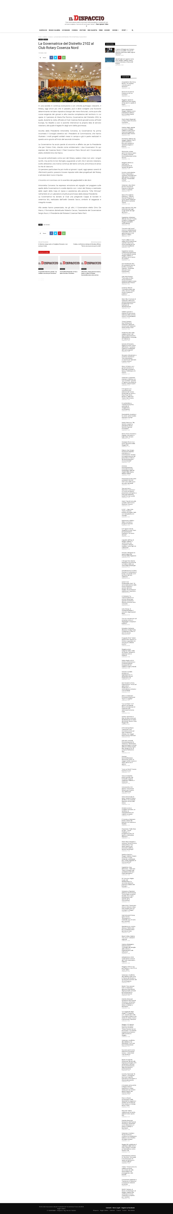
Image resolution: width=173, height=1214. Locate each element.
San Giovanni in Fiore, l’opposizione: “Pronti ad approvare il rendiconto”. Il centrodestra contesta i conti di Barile (129, 686)
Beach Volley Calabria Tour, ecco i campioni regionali (128, 937)
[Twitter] (55, 57)
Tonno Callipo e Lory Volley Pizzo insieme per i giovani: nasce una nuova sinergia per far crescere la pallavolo (129, 243)
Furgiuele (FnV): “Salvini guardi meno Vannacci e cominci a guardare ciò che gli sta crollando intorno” (129, 641)
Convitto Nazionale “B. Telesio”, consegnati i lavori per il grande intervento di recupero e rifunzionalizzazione (129, 1077)
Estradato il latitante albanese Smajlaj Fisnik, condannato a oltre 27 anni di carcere (129, 631)
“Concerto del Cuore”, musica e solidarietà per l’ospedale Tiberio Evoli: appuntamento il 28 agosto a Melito (129, 231)
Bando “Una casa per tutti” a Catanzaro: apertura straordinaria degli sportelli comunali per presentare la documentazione (129, 989)
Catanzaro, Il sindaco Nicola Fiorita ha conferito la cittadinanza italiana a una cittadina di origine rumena (129, 1136)
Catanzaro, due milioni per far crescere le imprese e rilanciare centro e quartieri (128, 187)
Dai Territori (47, 224)
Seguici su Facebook (128, 1208)
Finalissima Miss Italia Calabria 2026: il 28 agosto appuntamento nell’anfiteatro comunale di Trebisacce (129, 336)
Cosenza (50, 37)
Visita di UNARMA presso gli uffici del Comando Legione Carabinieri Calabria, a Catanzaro (128, 779)
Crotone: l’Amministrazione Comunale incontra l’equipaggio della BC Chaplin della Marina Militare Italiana (128, 469)
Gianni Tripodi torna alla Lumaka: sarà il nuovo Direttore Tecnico (129, 502)
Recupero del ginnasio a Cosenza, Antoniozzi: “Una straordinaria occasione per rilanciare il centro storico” (129, 358)
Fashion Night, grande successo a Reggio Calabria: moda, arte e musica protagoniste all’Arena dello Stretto (128, 130)
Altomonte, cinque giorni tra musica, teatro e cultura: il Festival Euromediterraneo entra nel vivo (91, 273)
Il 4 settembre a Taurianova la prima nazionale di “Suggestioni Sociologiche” (128, 406)
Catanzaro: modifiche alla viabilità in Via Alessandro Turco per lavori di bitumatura (128, 1043)
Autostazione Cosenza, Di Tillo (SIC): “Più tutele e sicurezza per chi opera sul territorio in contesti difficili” (129, 1158)
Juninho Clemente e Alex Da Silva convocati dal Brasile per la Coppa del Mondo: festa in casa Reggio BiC (129, 720)
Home (40, 37)
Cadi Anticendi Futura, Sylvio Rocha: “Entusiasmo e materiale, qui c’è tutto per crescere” (129, 918)
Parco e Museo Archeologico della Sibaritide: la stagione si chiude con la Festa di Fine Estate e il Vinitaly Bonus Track (129, 1101)
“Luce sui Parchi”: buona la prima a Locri (129, 769)
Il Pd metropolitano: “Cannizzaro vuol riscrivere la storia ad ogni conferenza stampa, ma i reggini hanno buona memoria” (129, 731)
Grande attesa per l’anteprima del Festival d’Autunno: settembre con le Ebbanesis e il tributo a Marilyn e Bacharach (129, 1002)
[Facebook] (51, 57)
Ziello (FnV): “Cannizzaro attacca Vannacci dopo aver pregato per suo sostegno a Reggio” (129, 908)
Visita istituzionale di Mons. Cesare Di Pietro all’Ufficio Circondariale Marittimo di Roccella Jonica (129, 800)
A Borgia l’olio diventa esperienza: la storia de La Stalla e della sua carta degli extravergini (129, 563)
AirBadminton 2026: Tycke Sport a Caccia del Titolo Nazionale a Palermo (128, 959)
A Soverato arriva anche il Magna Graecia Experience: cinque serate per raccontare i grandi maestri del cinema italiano (129, 1088)
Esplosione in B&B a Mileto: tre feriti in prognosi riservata (128, 522)
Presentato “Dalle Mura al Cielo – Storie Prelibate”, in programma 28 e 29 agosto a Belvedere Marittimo (129, 832)
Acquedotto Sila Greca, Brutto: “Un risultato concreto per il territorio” (129, 84)
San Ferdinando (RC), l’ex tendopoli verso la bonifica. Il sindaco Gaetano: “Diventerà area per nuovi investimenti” (128, 267)
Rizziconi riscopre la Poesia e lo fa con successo (128, 93)
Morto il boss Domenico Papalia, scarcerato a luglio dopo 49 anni (129, 435)
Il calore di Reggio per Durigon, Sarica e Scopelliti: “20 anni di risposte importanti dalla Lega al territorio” (125, 51)
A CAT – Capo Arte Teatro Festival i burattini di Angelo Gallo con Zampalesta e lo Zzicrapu (129, 512)
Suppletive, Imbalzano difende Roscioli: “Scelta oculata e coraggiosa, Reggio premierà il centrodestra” (129, 220)
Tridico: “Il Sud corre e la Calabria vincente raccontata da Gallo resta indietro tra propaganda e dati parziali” (129, 1170)
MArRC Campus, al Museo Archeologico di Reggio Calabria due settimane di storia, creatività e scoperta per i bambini (129, 1193)
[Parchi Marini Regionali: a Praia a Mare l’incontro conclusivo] (70, 263)
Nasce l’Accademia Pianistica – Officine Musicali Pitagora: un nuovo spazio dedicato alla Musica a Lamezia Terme (129, 198)
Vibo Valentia (131, 1210)
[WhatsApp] (64, 57)
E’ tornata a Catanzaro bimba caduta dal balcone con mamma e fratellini (129, 822)
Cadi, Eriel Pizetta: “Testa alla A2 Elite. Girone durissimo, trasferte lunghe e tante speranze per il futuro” (129, 279)
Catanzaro (112, 1210)
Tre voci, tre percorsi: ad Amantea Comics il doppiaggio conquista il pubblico (129, 621)
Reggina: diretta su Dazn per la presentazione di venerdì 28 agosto (127, 165)
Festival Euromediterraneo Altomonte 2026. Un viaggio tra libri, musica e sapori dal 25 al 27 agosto (129, 760)
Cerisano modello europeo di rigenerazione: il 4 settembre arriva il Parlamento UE (127, 675)
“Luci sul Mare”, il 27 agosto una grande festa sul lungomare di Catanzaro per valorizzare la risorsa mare (128, 707)
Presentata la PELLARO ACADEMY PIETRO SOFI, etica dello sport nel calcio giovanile (129, 481)
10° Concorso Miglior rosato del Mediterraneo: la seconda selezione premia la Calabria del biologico (128, 882)
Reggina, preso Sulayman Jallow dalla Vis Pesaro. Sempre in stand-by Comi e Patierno (128, 652)
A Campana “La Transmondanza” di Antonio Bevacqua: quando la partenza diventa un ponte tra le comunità (129, 599)
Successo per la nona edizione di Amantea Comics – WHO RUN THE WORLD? (128, 1052)
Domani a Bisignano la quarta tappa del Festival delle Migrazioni (129, 554)
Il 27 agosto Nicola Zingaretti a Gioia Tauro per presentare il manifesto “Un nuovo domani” (129, 532)
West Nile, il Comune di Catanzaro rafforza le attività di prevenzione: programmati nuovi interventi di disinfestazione (129, 302)
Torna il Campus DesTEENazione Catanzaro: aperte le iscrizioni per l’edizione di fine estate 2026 (128, 324)
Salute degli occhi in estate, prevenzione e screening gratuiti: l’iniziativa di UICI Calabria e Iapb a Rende (129, 663)
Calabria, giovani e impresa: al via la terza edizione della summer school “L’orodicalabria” (129, 314)
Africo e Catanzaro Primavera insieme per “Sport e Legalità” (128, 697)
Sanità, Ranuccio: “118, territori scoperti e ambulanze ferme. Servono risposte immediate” (128, 425)
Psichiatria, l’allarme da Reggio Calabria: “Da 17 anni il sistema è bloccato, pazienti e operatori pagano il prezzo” (129, 142)
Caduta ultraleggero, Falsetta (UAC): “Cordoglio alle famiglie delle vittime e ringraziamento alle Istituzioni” (129, 948)
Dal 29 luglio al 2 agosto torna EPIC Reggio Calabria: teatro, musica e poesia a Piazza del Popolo (124, 61)
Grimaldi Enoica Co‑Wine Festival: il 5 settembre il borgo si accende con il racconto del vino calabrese (129, 573)
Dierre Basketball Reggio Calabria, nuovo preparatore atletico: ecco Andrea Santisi (129, 112)
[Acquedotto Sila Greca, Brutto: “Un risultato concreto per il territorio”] (48, 263)
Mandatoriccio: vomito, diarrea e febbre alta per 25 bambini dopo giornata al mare (129, 929)
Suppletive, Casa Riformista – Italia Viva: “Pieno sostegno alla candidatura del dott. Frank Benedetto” (128, 870)
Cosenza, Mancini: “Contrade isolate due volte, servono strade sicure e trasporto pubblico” (128, 291)
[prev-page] (39, 279)
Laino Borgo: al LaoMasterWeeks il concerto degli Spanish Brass (129, 611)
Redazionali (110, 44)
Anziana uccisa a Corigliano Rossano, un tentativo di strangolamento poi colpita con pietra (128, 811)
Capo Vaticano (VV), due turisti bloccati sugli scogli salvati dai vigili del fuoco (129, 210)
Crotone (124, 1210)
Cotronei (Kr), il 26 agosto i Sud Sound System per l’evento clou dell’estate (128, 789)
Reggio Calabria (104, 1210)
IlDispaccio (96, 1210)
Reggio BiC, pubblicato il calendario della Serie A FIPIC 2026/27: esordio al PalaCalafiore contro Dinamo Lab (129, 1147)
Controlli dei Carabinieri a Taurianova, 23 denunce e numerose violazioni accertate (129, 1182)
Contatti (108, 1208)
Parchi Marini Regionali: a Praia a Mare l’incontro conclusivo (129, 120)
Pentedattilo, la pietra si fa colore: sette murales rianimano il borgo (129, 416)
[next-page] (42, 279)
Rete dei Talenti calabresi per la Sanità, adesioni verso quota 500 (128, 1113)
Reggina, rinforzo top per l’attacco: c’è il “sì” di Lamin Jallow (129, 968)
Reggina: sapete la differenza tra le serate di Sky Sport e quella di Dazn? (129, 102)
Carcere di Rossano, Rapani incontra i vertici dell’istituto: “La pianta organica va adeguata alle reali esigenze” (129, 347)
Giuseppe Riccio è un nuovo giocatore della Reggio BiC (128, 443)
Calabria (45, 37)
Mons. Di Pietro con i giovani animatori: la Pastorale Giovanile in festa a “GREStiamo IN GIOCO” (128, 369)
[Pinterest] (59, 57)
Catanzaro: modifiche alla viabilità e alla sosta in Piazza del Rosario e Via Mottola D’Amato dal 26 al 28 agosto (129, 978)
